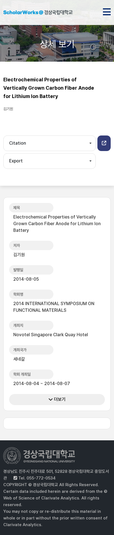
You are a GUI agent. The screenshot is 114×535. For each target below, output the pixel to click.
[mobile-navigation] (107, 11)
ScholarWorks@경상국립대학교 (37, 13)
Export (16, 161)
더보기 (59, 399)
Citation (17, 143)
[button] (104, 143)
